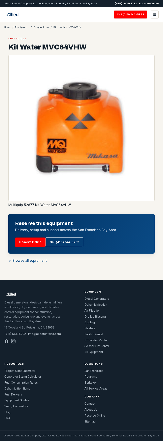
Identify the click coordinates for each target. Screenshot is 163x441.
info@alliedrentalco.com (44, 334)
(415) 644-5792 (125, 3)
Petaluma (90, 376)
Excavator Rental (95, 340)
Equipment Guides (16, 400)
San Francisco (93, 371)
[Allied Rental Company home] (12, 14)
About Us (90, 409)
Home (7, 27)
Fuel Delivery (13, 394)
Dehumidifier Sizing (17, 388)
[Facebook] (6, 341)
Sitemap (90, 421)
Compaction (41, 27)
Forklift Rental (93, 334)
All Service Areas (95, 388)
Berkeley (90, 382)
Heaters (89, 328)
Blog (7, 412)
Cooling (89, 322)
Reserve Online (149, 3)
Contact (89, 403)
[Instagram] (13, 341)
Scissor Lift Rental (96, 346)
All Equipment (93, 352)
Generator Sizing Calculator (22, 376)
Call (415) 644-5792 (130, 14)
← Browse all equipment (27, 261)
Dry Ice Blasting (95, 316)
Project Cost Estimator (19, 371)
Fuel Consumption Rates (21, 382)
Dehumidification (95, 304)
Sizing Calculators (16, 406)
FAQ (7, 418)
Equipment (22, 27)
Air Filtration (92, 310)
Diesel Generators (96, 298)
